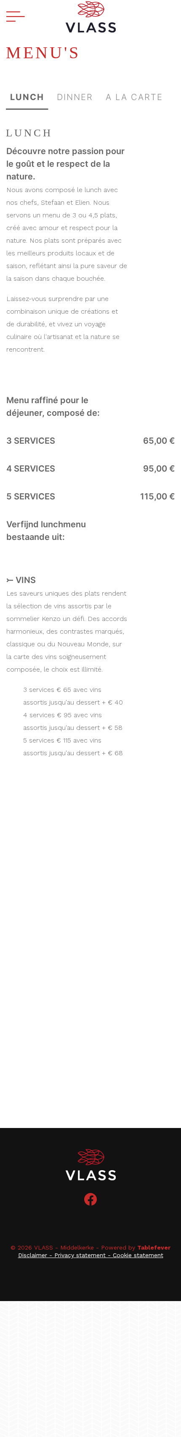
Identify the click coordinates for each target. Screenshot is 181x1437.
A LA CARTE (134, 97)
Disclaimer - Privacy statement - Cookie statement (90, 1255)
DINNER (75, 97)
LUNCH (27, 97)
